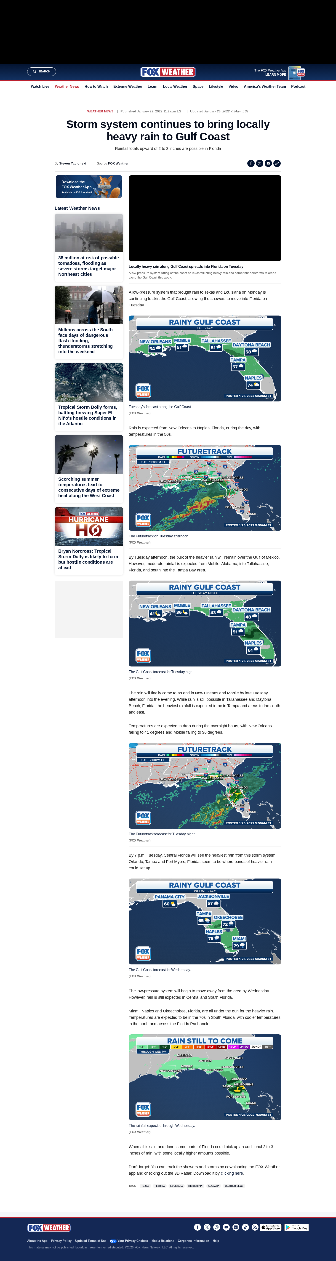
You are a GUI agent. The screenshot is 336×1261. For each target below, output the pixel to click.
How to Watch (96, 86)
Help (216, 1240)
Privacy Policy (61, 1240)
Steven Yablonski (72, 163)
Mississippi (195, 1186)
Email (268, 163)
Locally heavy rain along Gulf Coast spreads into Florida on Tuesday (186, 266)
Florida (160, 1186)
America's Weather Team (265, 86)
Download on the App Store (271, 1227)
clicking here (232, 1173)
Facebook (251, 163)
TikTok (245, 1227)
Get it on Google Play (296, 1227)
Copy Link (277, 163)
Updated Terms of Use (90, 1240)
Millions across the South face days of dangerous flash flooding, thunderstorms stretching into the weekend (85, 340)
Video (233, 86)
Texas (145, 1186)
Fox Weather (168, 72)
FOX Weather (118, 163)
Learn (152, 86)
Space (198, 86)
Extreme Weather (127, 86)
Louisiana (176, 1186)
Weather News (67, 86)
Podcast (298, 86)
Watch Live (40, 86)
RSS (255, 1227)
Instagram (216, 1227)
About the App (37, 1240)
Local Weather (175, 86)
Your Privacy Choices (132, 1240)
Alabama (213, 1186)
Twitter (259, 163)
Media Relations (163, 1240)
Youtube (226, 1227)
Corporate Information (193, 1240)
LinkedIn (235, 1227)
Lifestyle (216, 86)
